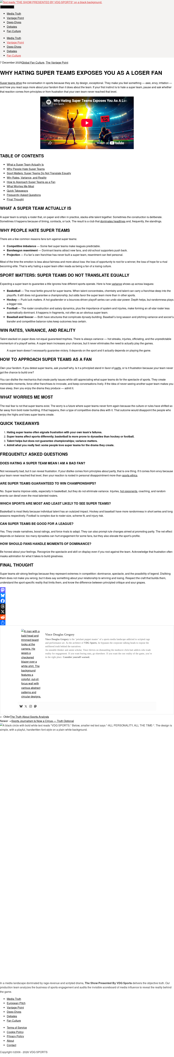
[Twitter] (25, 706)
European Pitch (16, 1003)
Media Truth (14, 13)
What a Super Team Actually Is (25, 164)
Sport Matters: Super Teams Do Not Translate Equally (39, 173)
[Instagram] (30, 706)
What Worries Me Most (20, 186)
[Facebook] (87, 601)
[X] (87, 611)
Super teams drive (11, 83)
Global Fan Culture (33, 62)
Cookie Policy (15, 1032)
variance (117, 284)
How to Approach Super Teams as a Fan (31, 182)
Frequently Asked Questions (24, 195)
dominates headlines (112, 221)
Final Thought (15, 199)
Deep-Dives (14, 22)
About (10, 1041)
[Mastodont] (35, 706)
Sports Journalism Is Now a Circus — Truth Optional (42, 721)
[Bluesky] (87, 595)
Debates (12, 27)
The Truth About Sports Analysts (29, 717)
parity (117, 368)
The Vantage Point (57, 62)
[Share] (87, 622)
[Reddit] (87, 617)
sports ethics (129, 475)
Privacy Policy (15, 1036)
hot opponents (128, 491)
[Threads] (87, 606)
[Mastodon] (87, 590)
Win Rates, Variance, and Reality (27, 177)
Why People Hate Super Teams (26, 169)
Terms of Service (17, 1027)
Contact (11, 1045)
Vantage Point (15, 18)
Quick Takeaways (17, 191)
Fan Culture (14, 31)
